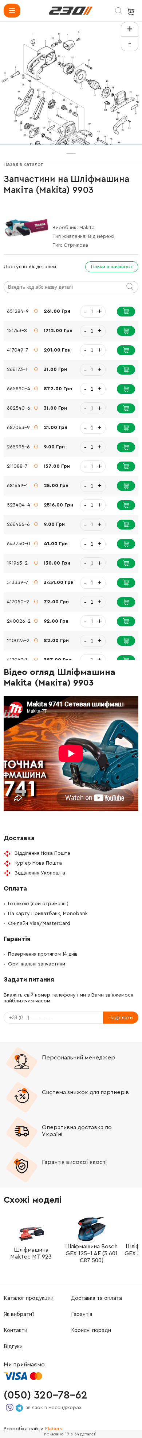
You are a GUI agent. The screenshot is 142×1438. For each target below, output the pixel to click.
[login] (70, 10)
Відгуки (13, 1346)
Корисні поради (91, 1330)
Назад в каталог (23, 164)
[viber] (10, 1408)
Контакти (15, 1330)
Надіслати (121, 1017)
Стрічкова (76, 245)
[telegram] (19, 1408)
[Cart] (131, 11)
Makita (87, 227)
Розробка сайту (33, 1428)
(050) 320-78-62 (45, 1395)
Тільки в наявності (112, 266)
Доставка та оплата (96, 1298)
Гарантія (81, 1314)
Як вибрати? (19, 1314)
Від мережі (101, 236)
